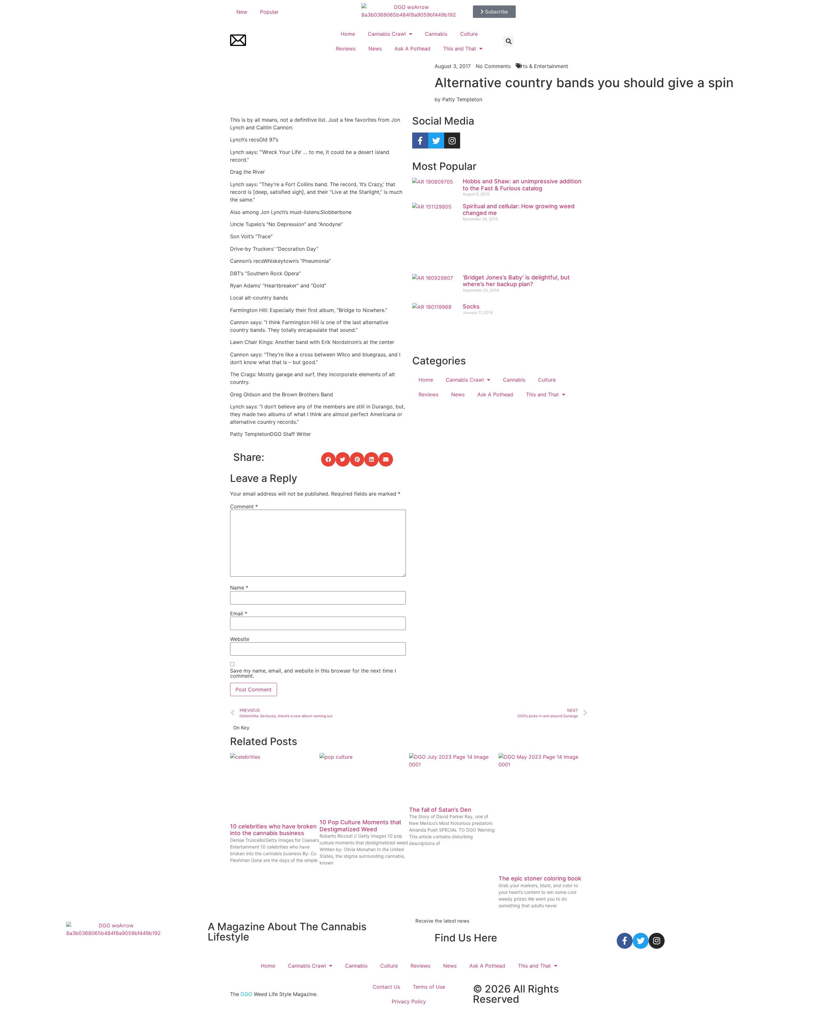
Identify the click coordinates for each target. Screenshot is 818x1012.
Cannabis (436, 34)
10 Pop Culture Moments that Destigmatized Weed (360, 826)
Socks (471, 306)
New (241, 12)
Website (239, 639)
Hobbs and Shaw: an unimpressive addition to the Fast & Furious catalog (522, 185)
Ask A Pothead (412, 48)
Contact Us (386, 987)
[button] (508, 41)
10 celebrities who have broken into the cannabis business (273, 830)
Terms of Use (429, 987)
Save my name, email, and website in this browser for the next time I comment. (313, 673)
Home (348, 34)
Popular (269, 12)
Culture (469, 34)
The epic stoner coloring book (539, 878)
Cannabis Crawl (387, 34)
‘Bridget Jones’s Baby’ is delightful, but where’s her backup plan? (516, 281)
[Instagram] (452, 140)
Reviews (346, 48)
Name (239, 587)
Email (238, 613)
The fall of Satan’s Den (440, 809)
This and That (459, 48)
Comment (244, 506)
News (375, 48)
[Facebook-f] (420, 140)
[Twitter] (436, 140)
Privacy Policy (409, 1001)
